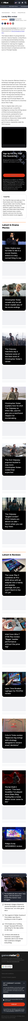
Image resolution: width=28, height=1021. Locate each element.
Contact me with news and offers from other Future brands (14, 1000)
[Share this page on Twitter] (5, 23)
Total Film (19, 19)
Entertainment (6, 12)
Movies (14, 12)
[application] (14, 136)
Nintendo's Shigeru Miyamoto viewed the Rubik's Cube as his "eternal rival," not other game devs (14, 907)
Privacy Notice (11, 182)
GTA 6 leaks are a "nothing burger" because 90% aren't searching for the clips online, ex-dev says (14, 927)
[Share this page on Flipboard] (10, 23)
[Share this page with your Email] (13, 23)
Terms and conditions (8, 973)
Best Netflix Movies (13, 6)
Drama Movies (21, 12)
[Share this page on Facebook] (2, 23)
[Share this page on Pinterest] (8, 23)
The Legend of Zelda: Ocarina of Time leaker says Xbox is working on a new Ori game (15, 917)
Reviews (12, 19)
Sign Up (14, 1004)
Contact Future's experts (9, 977)
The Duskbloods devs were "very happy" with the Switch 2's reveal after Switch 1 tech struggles (15, 897)
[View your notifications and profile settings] (22, 2)
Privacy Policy (18, 1010)
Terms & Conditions (10, 1011)
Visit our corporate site (13, 961)
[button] (25, 2)
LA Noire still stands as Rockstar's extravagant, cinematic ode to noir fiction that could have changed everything (13, 939)
